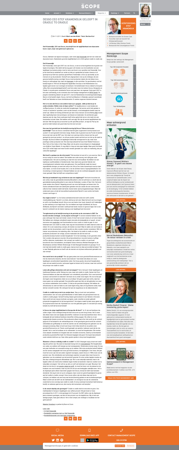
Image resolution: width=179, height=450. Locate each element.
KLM (47, 146)
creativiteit (55, 222)
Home (47, 13)
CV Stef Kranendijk (50, 411)
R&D (96, 113)
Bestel (143, 24)
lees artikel (120, 200)
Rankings (114, 13)
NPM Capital (93, 92)
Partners (127, 13)
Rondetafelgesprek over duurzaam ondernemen (59, 415)
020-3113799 (121, 440)
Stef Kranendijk (82, 57)
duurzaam (70, 81)
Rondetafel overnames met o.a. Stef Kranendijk (59, 413)
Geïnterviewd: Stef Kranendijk (128, 26)
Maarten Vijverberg (49, 404)
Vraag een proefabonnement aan (121, 378)
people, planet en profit (66, 366)
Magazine (101, 13)
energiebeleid (85, 344)
